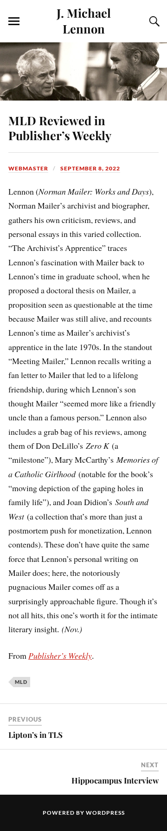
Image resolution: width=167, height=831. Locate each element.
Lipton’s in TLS (35, 735)
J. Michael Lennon (84, 20)
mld (21, 682)
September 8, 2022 (90, 168)
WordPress (105, 812)
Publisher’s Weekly (60, 655)
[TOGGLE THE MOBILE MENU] (13, 21)
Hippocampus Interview (115, 780)
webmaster (28, 168)
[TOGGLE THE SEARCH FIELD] (153, 21)
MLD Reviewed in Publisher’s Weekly (59, 127)
